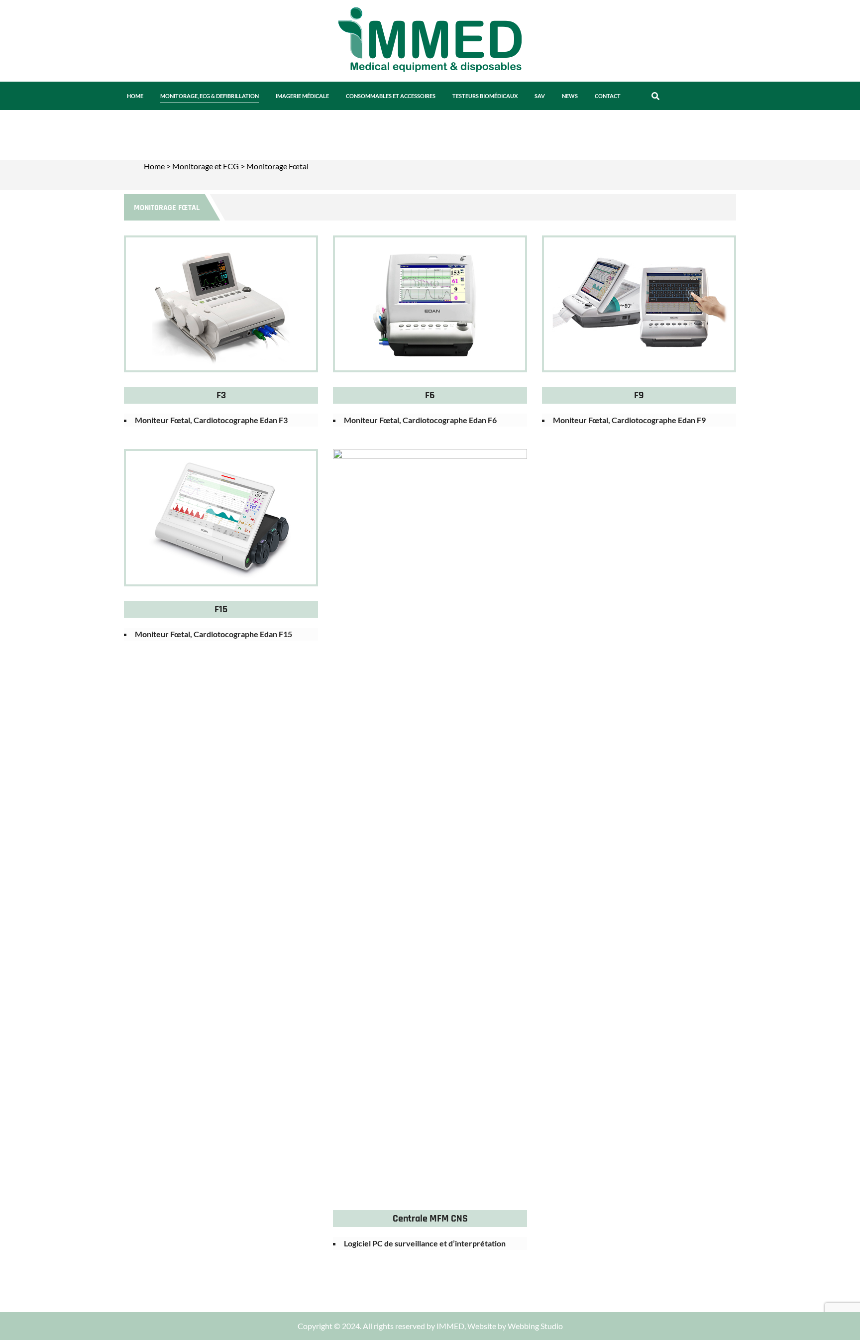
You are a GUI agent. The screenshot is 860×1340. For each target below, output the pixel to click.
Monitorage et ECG (205, 166)
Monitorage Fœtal (277, 166)
